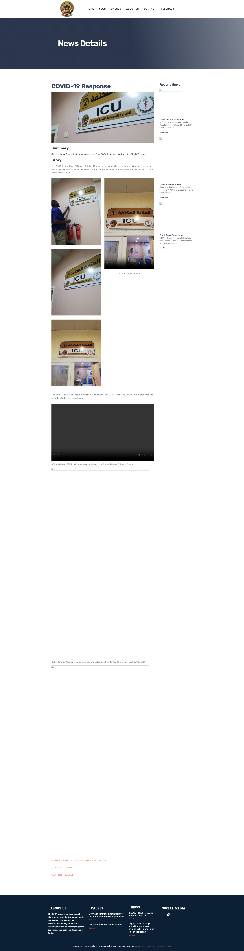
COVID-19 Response (170, 184)
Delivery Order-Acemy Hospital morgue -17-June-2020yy (73, 860)
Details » (92, 920)
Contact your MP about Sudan (105, 924)
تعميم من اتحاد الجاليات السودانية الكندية (141, 914)
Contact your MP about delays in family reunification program (106, 915)
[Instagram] (174, 914)
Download (102, 860)
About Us (132, 8)
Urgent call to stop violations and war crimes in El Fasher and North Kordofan (141, 927)
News (102, 8)
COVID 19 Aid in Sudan (171, 119)
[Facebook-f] (161, 914)
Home (90, 8)
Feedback (167, 8)
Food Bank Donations (171, 235)
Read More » (164, 132)
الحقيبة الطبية (56, 868)
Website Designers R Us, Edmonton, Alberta (154, 946)
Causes (116, 8)
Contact (150, 8)
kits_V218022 (56, 875)
